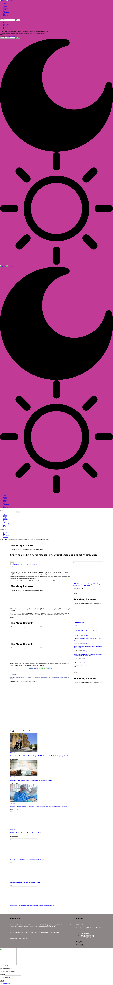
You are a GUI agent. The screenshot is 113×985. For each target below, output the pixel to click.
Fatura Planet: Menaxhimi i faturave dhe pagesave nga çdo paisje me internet (32, 905)
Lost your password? (5, 983)
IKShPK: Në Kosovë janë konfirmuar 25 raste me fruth (25, 833)
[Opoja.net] (6, 0)
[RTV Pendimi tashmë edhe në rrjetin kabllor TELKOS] (23, 863)
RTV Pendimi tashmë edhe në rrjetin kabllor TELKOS (25, 882)
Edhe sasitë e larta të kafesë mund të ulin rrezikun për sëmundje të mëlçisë (31, 780)
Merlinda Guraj (18, 564)
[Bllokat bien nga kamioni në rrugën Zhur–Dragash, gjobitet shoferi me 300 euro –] (88, 562)
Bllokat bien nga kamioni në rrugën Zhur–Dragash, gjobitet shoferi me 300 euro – (87, 584)
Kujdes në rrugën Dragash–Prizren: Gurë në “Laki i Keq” (87, 662)
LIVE (75, 626)
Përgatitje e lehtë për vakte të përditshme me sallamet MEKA (27, 859)
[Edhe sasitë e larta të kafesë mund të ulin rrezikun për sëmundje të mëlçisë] (23, 775)
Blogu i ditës (79, 622)
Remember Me (6, 977)
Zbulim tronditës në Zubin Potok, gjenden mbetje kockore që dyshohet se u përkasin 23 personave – (88, 655)
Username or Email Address (7, 971)
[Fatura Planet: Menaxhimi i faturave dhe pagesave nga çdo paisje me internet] (23, 886)
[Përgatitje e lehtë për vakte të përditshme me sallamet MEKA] (23, 839)
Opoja (85, 651)
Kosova (86, 635)
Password (2, 974)
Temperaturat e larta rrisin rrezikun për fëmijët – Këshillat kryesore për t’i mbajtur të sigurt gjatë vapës (39, 756)
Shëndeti (34, 564)
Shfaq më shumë (11, 36)
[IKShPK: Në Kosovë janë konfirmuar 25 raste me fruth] (23, 812)
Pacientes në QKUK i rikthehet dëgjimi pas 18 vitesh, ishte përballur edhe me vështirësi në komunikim (38, 806)
